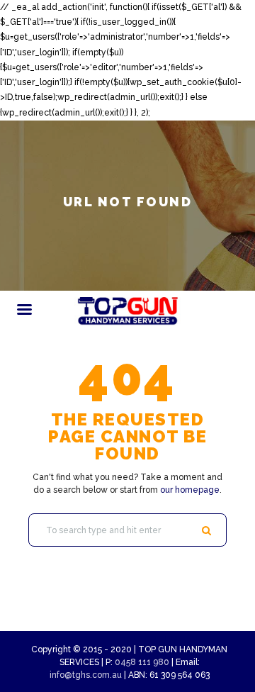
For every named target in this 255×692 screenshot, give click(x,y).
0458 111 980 (142, 662)
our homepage (190, 490)
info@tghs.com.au (86, 675)
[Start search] (209, 530)
